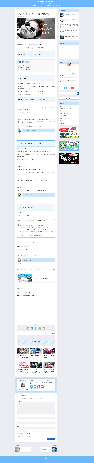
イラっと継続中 (22, 65)
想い (51, 333)
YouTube (42, 388)
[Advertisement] (36, 313)
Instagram (38, 388)
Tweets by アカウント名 (65, 98)
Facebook (35, 388)
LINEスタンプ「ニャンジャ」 (67, 77)
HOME (47, 458)
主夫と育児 (53, 332)
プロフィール (41, 5)
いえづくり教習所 (64, 118)
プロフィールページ (30, 54)
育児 (54, 333)
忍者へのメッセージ (65, 123)
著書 (53, 5)
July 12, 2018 (39, 235)
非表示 (27, 62)
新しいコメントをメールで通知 (24, 433)
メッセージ (59, 5)
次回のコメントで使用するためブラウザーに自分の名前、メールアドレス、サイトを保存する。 (36, 430)
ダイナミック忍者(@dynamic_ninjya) (30, 44)
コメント (19, 401)
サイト (18, 426)
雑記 (61, 120)
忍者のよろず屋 (64, 113)
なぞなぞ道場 (63, 115)
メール (19, 421)
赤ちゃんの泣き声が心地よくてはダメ (26, 67)
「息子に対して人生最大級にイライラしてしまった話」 (34, 99)
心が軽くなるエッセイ (65, 108)
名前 (18, 416)
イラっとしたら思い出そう (24, 69)
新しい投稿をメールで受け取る (24, 436)
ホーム (35, 5)
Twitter (48, 5)
